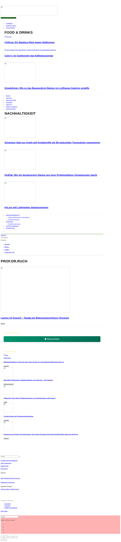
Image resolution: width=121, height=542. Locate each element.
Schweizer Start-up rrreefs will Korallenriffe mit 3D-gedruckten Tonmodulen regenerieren (52, 142)
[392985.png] (35, 312)
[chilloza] (8, 36)
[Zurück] (2, 540)
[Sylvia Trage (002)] (20, 202)
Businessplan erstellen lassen (10, 489)
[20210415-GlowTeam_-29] (20, 82)
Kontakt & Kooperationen (11, 507)
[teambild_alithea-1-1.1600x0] (8, 394)
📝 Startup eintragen (52, 339)
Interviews (9, 221)
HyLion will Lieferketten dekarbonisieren (26, 207)
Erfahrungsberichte (13, 215)
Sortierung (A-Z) (9, 252)
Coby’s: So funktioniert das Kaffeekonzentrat (29, 55)
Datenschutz (5, 466)
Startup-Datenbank (12, 226)
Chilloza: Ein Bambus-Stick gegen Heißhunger (30, 42)
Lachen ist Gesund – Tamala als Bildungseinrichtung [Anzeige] (35, 318)
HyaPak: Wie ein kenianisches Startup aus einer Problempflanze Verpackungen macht (51, 175)
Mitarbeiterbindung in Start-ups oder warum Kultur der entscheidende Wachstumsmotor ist (34, 362)
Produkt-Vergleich (13, 219)
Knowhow (9, 102)
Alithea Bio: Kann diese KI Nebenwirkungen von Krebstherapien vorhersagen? (30, 398)
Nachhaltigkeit (11, 109)
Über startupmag (6, 463)
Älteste (7, 247)
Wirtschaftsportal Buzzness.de (10, 478)
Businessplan (10, 228)
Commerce (9, 23)
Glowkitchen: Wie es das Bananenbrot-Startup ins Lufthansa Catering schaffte (47, 88)
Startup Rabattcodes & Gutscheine (19, 217)
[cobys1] (30, 50)
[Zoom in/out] (15, 537)
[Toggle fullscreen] (10, 537)
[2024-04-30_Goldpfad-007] (8, 430)
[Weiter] (5, 540)
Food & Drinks (10, 28)
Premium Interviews (14, 224)
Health (8, 96)
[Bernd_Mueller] (8, 412)
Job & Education (11, 100)
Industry (9, 98)
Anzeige (3, 323)
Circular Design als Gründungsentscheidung (18, 416)
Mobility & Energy (11, 106)
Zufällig (7, 250)
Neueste (7, 244)
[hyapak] (20, 169)
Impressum (4, 468)
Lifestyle (9, 104)
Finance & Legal (11, 25)
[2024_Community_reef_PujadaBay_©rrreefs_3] (20, 137)
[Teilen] (6, 536)
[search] (19, 517)
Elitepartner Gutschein (7, 482)
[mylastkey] (8, 376)
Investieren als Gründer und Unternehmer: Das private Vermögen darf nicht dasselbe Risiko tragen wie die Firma (41, 434)
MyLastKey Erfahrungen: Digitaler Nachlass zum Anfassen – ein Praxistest (28, 380)
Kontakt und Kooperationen (9, 460)
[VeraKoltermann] (7, 358)
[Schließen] (2, 537)
